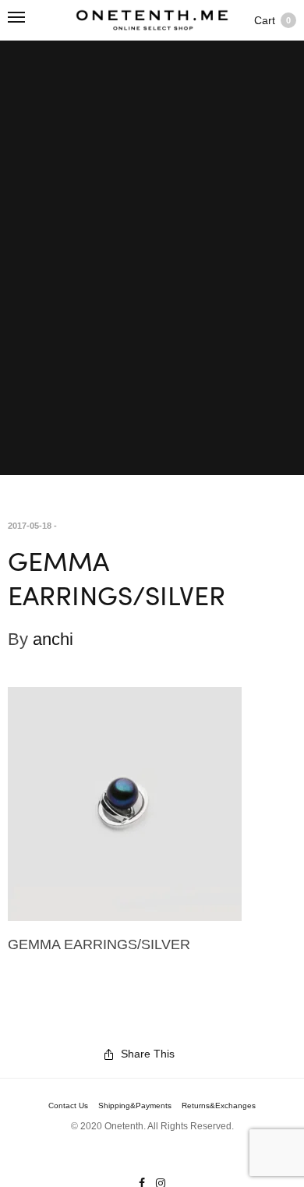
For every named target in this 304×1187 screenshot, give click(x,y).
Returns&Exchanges (219, 1106)
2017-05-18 (29, 525)
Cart (272, 20)
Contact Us (68, 1106)
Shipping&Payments (134, 1106)
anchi (53, 639)
